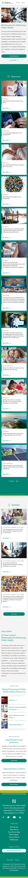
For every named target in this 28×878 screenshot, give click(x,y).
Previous (12, 481)
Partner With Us (14, 837)
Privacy (17, 860)
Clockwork (15, 870)
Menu (23, 2)
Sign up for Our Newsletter (14, 850)
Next (18, 481)
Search (18, 2)
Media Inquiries (14, 835)
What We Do (14, 829)
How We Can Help (14, 832)
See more (14, 614)
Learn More (13, 60)
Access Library (14, 784)
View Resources (14, 56)
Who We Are (14, 827)
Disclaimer (10, 860)
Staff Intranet (14, 840)
